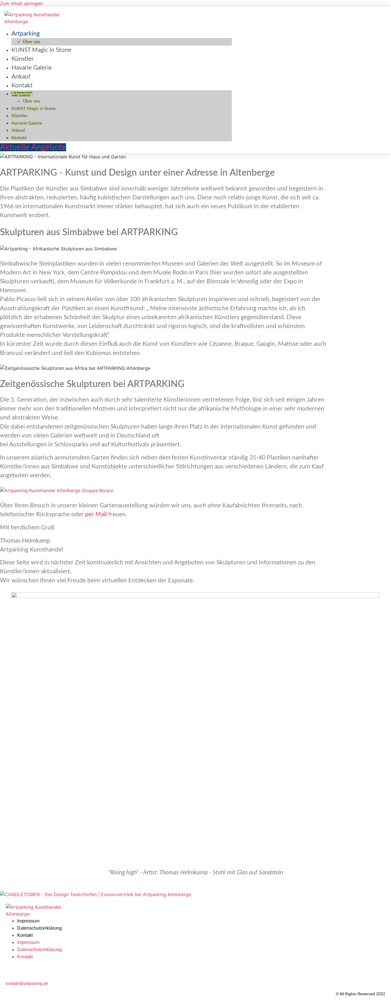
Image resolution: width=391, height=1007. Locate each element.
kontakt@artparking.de (27, 983)
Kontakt (22, 86)
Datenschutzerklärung (39, 928)
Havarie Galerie (31, 68)
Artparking (25, 34)
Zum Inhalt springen (21, 3)
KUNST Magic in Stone (41, 50)
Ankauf (18, 130)
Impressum (28, 920)
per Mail (96, 514)
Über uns (31, 101)
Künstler (19, 116)
